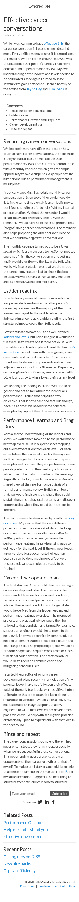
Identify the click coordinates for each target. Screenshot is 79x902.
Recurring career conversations (30, 110)
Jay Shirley (34, 89)
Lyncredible (39, 5)
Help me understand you (25, 829)
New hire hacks (17, 863)
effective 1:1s (54, 43)
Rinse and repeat (20, 129)
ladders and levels (16, 337)
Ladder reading (19, 115)
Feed (32, 886)
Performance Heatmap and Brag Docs (34, 120)
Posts (23, 886)
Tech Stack (59, 886)
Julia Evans (56, 89)
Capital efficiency (19, 870)
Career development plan (26, 124)
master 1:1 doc (56, 772)
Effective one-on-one (22, 836)
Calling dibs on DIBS (21, 856)
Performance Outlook (23, 822)
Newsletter (44, 886)
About (72, 886)
